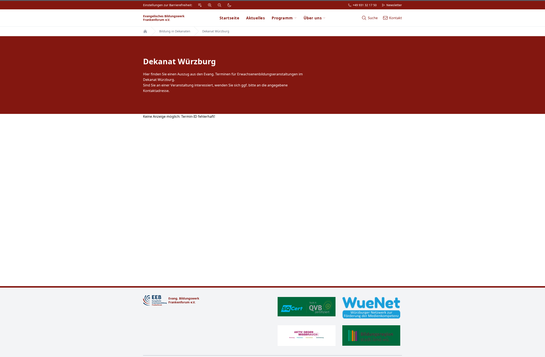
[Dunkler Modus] (229, 5)
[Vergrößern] (209, 5)
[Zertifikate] (339, 321)
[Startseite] (145, 31)
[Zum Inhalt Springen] (200, 5)
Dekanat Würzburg (215, 31)
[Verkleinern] (219, 5)
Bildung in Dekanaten (174, 31)
